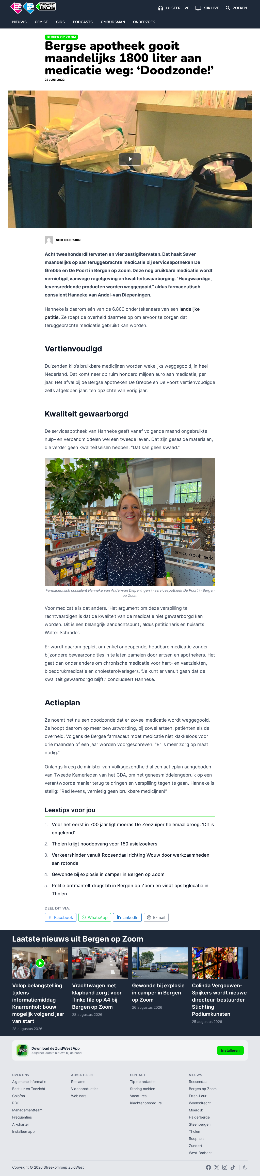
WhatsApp (98, 917)
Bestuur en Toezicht (28, 1088)
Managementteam (27, 1110)
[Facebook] (208, 1167)
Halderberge (199, 1117)
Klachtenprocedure (146, 1103)
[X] (216, 1167)
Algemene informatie (29, 1081)
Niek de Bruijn (68, 240)
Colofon (18, 1096)
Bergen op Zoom (61, 37)
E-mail (159, 917)
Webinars (78, 1096)
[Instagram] (224, 1167)
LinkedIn (130, 917)
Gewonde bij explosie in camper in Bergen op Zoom (108, 874)
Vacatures (138, 1096)
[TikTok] (232, 1167)
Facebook (63, 917)
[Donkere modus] (245, 1167)
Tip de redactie (142, 1081)
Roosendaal (198, 1081)
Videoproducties (84, 1088)
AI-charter (20, 1124)
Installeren (230, 1050)
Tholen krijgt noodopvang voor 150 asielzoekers (104, 843)
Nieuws (19, 22)
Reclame (78, 1081)
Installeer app (23, 1131)
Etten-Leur (197, 1096)
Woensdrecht (200, 1103)
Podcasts (83, 22)
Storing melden (142, 1088)
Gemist (41, 22)
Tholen (194, 1131)
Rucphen (196, 1138)
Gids (60, 22)
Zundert (195, 1145)
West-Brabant (200, 1153)
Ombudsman (113, 22)
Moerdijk (196, 1110)
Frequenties (22, 1117)
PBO (16, 1103)
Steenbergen (199, 1124)
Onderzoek (144, 22)
